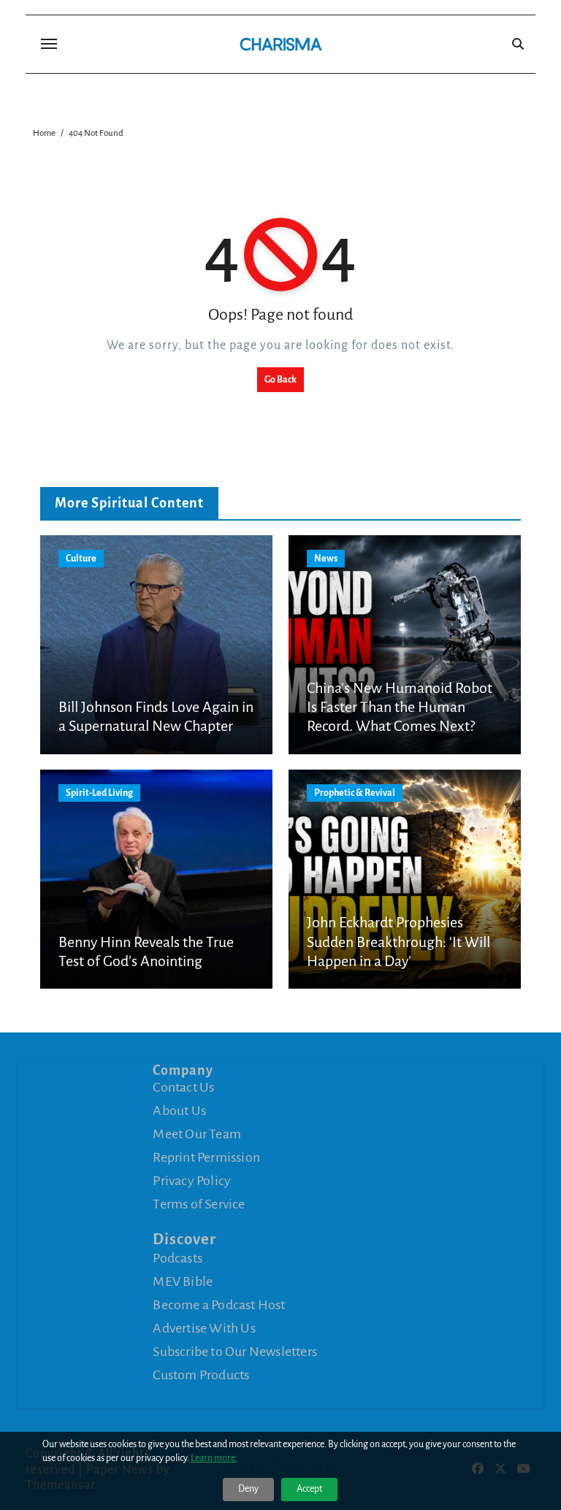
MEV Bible (183, 1281)
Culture (81, 558)
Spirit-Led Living (99, 793)
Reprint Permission (206, 1157)
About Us (179, 1110)
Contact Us (183, 1087)
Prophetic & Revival (354, 793)
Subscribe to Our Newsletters (235, 1351)
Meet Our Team (197, 1134)
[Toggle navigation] (49, 43)
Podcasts (177, 1258)
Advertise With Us (204, 1328)
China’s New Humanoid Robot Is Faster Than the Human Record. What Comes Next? (399, 707)
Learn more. (214, 1458)
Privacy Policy (192, 1180)
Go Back (280, 380)
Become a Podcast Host (219, 1305)
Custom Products (201, 1375)
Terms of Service (199, 1204)
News (325, 558)
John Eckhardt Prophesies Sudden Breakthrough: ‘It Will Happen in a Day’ (398, 941)
